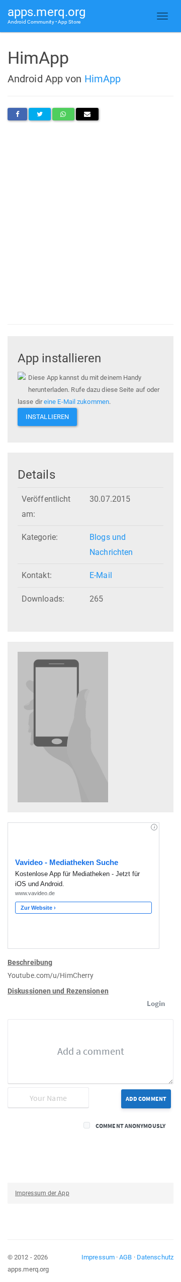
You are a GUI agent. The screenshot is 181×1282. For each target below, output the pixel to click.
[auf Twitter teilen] (40, 114)
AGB (125, 1257)
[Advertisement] (90, 222)
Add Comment (146, 1098)
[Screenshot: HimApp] (63, 727)
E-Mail (100, 575)
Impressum (98, 1257)
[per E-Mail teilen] (87, 114)
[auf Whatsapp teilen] (63, 114)
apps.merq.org (46, 15)
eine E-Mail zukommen (76, 401)
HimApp (102, 79)
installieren (47, 416)
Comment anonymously (130, 1125)
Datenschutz (155, 1257)
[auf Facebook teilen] (17, 114)
